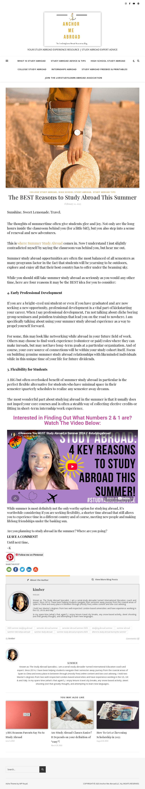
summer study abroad (43, 632)
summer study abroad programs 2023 (72, 632)
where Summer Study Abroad (40, 243)
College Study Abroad (32, 69)
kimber (39, 589)
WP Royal (23, 783)
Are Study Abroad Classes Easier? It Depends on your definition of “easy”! (71, 737)
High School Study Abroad (108, 60)
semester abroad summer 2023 (75, 628)
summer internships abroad (19, 632)
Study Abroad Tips (104, 192)
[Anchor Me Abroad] (72, 29)
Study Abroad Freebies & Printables (104, 69)
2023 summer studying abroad (20, 628)
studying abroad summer (102, 628)
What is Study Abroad (31, 60)
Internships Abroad (64, 69)
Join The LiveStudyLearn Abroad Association (73, 77)
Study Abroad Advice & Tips (68, 60)
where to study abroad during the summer (109, 632)
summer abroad (123, 628)
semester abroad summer (47, 628)
